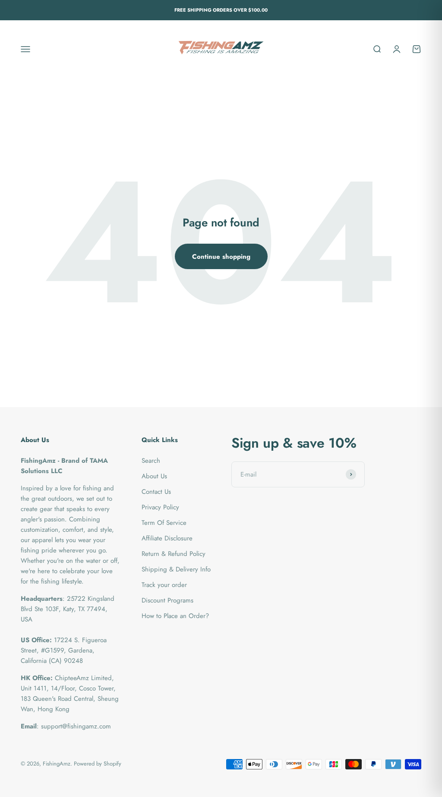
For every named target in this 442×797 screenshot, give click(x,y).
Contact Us (156, 491)
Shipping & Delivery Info (176, 569)
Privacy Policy (160, 507)
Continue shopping (221, 256)
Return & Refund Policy (173, 554)
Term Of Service (164, 522)
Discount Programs (167, 600)
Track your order (164, 585)
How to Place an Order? (175, 616)
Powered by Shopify (97, 763)
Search (151, 460)
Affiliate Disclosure (167, 538)
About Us (154, 476)
